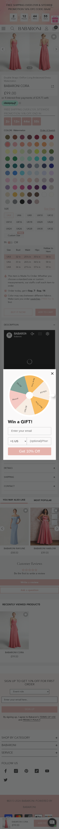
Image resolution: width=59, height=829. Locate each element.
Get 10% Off (29, 451)
